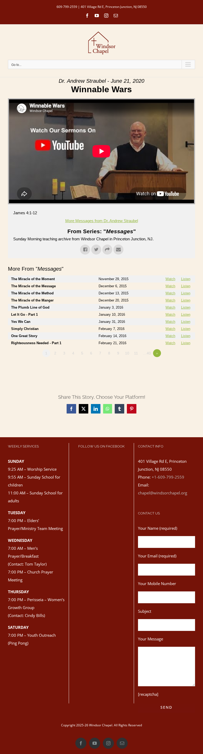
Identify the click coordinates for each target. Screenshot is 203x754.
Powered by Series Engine (175, 367)
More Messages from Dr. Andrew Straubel (101, 220)
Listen (185, 279)
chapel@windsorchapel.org (162, 492)
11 (136, 353)
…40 (147, 353)
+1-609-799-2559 (168, 477)
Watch (170, 279)
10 (127, 353)
